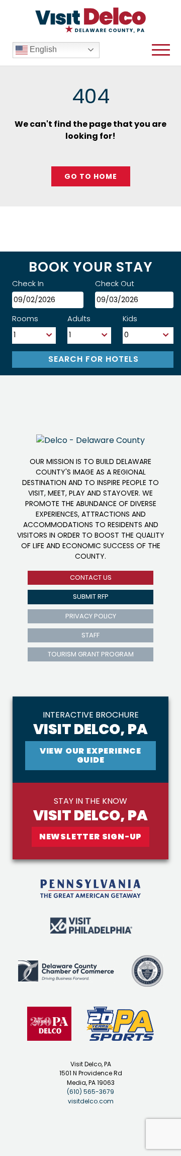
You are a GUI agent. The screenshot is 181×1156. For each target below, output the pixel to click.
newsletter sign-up (90, 836)
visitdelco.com (91, 1101)
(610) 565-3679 (90, 1091)
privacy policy (90, 616)
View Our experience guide (90, 755)
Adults (78, 318)
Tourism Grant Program (91, 654)
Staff (90, 635)
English (42, 49)
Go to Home (90, 176)
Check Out (114, 283)
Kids (130, 318)
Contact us (91, 577)
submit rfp (91, 596)
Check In (28, 283)
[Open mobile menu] (160, 50)
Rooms (25, 318)
